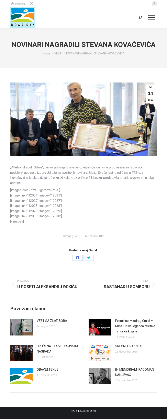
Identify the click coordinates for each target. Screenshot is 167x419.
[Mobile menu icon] (151, 17)
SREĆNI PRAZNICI (128, 346)
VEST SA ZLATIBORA (52, 321)
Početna (20, 3)
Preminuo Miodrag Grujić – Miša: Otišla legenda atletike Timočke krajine (135, 326)
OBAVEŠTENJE (47, 369)
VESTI (78, 236)
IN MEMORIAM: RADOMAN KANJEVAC (134, 372)
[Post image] (21, 327)
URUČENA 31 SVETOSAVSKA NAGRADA (57, 348)
